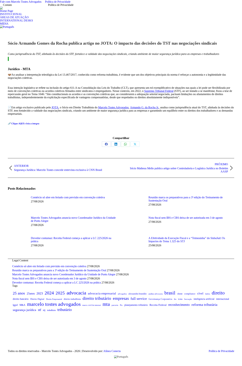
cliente (179, 294)
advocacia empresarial (102, 293)
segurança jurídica (24, 310)
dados (207, 294)
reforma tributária (204, 305)
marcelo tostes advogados (54, 304)
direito (218, 293)
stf (39, 310)
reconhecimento (179, 305)
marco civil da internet (91, 305)
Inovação (188, 299)
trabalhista (51, 310)
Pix (121, 305)
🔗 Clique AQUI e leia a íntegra (24, 123)
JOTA (55, 107)
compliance (189, 293)
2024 (49, 293)
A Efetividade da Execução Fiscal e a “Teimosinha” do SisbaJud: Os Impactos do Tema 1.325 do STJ (186, 240)
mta (106, 304)
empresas (121, 298)
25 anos (19, 293)
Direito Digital (37, 299)
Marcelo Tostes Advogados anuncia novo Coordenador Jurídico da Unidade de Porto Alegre (73, 219)
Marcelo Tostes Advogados (113, 107)
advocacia (76, 293)
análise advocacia (155, 294)
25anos (31, 293)
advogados (122, 294)
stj (44, 309)
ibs (175, 299)
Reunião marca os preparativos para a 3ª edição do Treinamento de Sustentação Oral (185, 199)
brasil (169, 293)
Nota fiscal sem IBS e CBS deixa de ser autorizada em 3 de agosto (185, 217)
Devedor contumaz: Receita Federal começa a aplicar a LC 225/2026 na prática (71, 240)
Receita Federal (158, 304)
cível (200, 293)
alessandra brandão (137, 293)
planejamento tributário (136, 304)
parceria (115, 305)
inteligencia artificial (204, 298)
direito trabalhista (72, 299)
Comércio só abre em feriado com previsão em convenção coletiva (68, 197)
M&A (22, 305)
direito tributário (97, 298)
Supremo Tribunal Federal (158, 90)
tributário (64, 309)
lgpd (15, 304)
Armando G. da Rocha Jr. (144, 107)
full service (139, 298)
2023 (39, 293)
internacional (222, 299)
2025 (60, 293)
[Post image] (17, 204)
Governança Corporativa (160, 299)
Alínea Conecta (112, 351)
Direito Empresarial (54, 299)
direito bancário (21, 298)
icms (180, 299)
